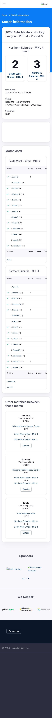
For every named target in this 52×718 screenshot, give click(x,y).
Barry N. (15, 298)
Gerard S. (16, 316)
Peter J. (15, 206)
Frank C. (15, 310)
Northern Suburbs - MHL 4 (37, 76)
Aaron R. (15, 287)
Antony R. (16, 293)
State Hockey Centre (26, 513)
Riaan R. (15, 217)
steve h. (16, 234)
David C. (15, 177)
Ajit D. (9, 260)
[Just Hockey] (14, 569)
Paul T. (15, 200)
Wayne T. (17, 367)
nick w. (15, 333)
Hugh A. (15, 327)
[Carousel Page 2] (26, 578)
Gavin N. (15, 188)
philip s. (15, 211)
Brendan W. (17, 304)
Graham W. (11, 381)
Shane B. (16, 223)
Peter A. (16, 344)
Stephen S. (17, 356)
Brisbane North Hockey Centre (26, 426)
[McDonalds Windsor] (38, 569)
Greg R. (15, 321)
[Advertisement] (26, 685)
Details (26, 445)
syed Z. (16, 240)
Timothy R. (17, 246)
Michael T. (16, 194)
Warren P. (17, 362)
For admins (14, 631)
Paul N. (16, 339)
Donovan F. (16, 183)
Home (4, 15)
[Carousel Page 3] (28, 578)
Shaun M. (17, 229)
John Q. (10, 387)
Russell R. (17, 350)
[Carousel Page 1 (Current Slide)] (23, 578)
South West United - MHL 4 (15, 75)
